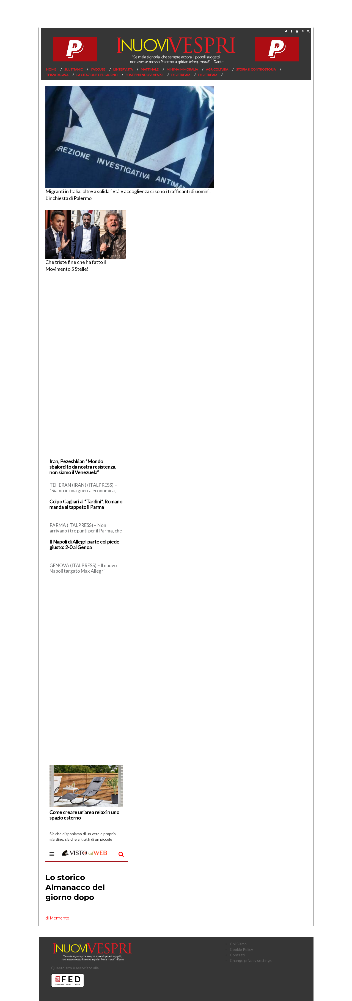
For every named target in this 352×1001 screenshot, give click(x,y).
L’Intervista (123, 69)
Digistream (180, 75)
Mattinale (150, 69)
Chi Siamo (238, 944)
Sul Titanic (73, 69)
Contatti (237, 955)
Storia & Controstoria (256, 69)
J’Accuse (98, 69)
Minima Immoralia (182, 69)
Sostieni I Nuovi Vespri (144, 75)
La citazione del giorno (97, 75)
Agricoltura (217, 69)
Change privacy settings (251, 960)
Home (51, 69)
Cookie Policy (241, 949)
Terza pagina (57, 75)
